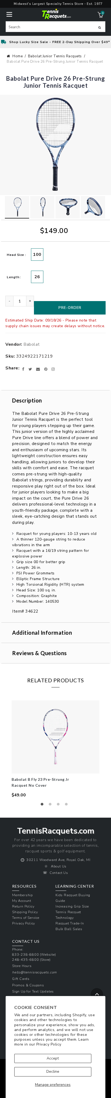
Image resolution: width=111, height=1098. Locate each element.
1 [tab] (43, 805)
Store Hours (22, 965)
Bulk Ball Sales (69, 929)
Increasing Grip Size (72, 906)
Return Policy (23, 906)
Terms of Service (25, 917)
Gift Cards (21, 978)
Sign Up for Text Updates (33, 991)
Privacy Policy (48, 1044)
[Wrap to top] (97, 994)
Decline (52, 1071)
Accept (53, 1058)
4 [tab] (67, 805)
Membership (22, 895)
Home (17, 56)
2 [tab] (51, 805)
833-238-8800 (25, 954)
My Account (21, 900)
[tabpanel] (55, 749)
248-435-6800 (25, 959)
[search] (56, 26)
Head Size (15, 255)
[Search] (99, 27)
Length (13, 277)
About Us (59, 866)
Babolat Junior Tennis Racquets (55, 56)
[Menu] (9, 14)
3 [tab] (59, 805)
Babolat (31, 344)
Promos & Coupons (28, 985)
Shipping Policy (25, 912)
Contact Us (59, 872)
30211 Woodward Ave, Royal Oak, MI (58, 859)
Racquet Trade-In (70, 923)
